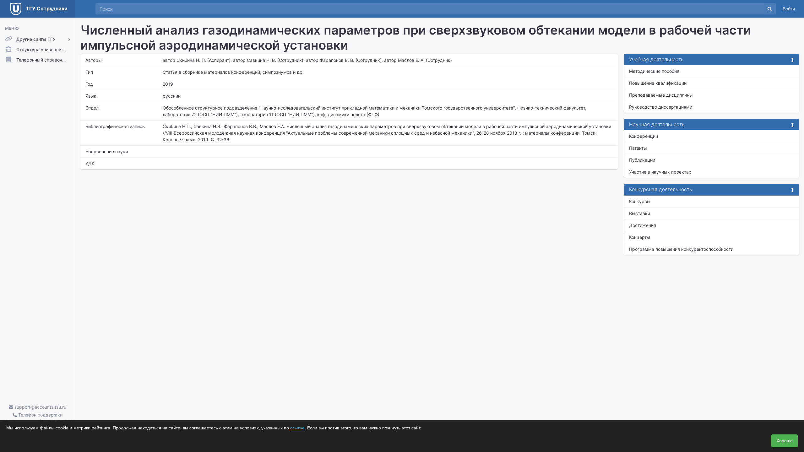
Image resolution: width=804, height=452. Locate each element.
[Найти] (770, 8)
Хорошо (784, 440)
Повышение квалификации (658, 83)
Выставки (639, 213)
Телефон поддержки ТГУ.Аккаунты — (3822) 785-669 (37, 418)
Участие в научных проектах (660, 172)
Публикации (642, 160)
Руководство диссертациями (660, 107)
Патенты (638, 148)
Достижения (642, 225)
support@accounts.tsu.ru (39, 407)
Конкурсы (639, 201)
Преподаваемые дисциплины (661, 95)
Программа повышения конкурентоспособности (681, 249)
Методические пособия (654, 71)
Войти (789, 8)
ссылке (297, 427)
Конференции (643, 136)
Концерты (639, 237)
